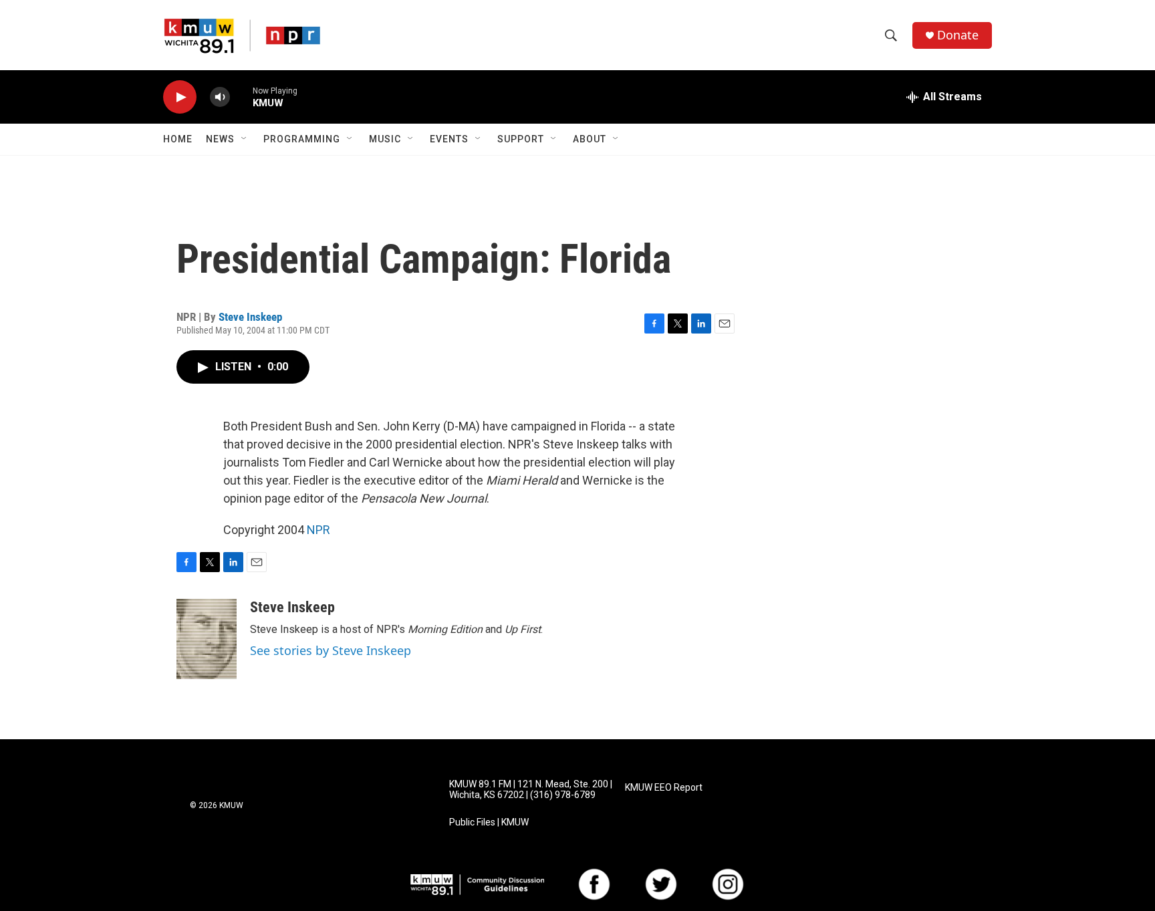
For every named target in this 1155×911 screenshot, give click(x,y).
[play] (179, 97)
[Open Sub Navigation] (244, 139)
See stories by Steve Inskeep (330, 650)
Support (520, 139)
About (589, 139)
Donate (958, 35)
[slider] (241, 97)
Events (449, 139)
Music (385, 139)
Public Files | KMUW (489, 822)
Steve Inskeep (250, 316)
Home (177, 139)
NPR (318, 530)
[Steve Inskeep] (206, 639)
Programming (301, 139)
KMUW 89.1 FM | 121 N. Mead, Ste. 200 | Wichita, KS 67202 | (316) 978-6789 (530, 789)
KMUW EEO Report (663, 788)
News (220, 139)
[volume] (220, 97)
